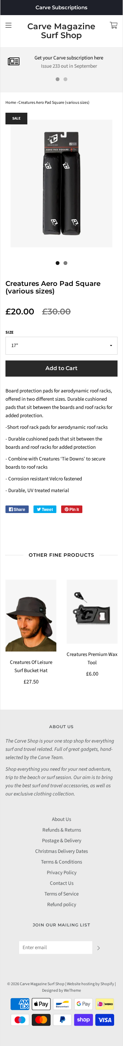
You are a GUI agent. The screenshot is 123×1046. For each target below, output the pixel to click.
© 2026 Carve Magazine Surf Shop (36, 984)
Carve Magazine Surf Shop (61, 31)
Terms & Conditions (61, 862)
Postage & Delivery (61, 840)
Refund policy (61, 904)
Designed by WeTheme (61, 990)
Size (9, 332)
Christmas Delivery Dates (61, 851)
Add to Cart (61, 368)
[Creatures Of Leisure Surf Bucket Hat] (30, 616)
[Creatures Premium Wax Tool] (92, 612)
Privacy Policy (62, 872)
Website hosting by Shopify (90, 984)
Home (10, 102)
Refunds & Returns (61, 830)
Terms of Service (61, 894)
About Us (61, 819)
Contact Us (61, 883)
